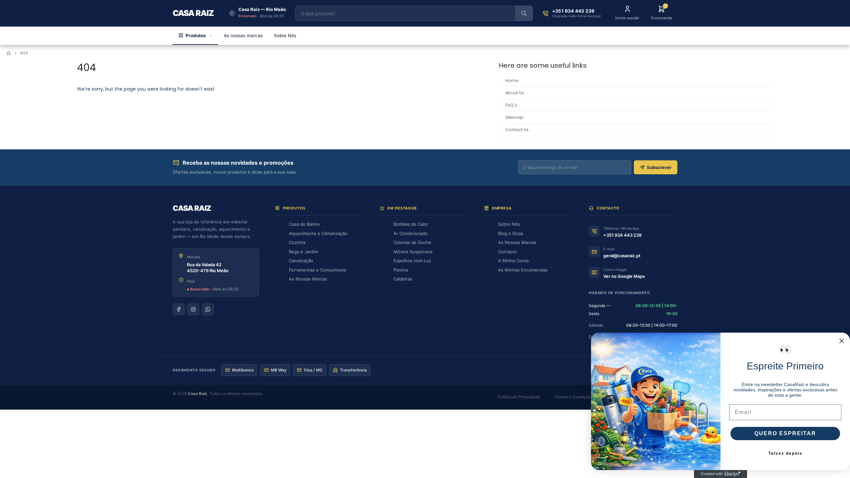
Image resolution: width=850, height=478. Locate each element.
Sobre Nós (285, 35)
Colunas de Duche (412, 242)
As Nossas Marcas (308, 278)
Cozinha (297, 242)
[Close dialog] (842, 341)
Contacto (507, 251)
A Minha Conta (513, 260)
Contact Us (517, 129)
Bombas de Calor (410, 224)
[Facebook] (179, 309)
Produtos (196, 35)
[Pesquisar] (524, 13)
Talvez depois (785, 453)
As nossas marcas (243, 35)
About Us (514, 93)
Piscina (400, 270)
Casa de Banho (304, 224)
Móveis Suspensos (413, 251)
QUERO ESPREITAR (785, 433)
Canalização (301, 260)
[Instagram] (193, 309)
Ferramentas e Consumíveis (317, 270)
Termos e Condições (573, 396)
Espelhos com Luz (412, 260)
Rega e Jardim (303, 251)
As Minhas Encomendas (523, 270)
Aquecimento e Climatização (318, 233)
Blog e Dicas (510, 233)
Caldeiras (402, 278)
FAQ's (511, 105)
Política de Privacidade (518, 396)
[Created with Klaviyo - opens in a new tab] (720, 474)
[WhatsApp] (208, 309)
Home (512, 80)
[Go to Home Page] (9, 53)
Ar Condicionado (410, 233)
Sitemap (514, 117)
